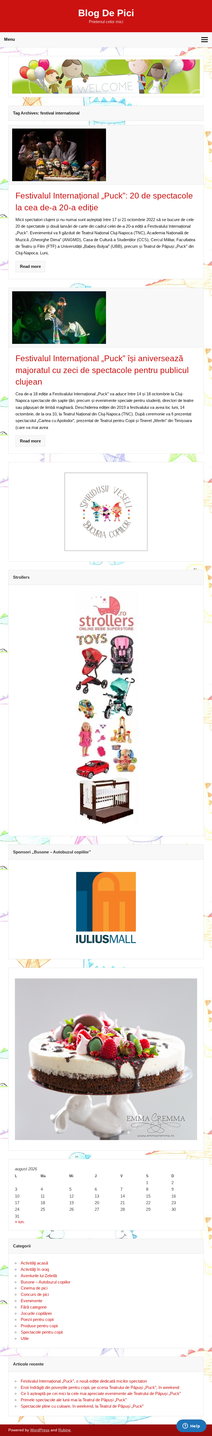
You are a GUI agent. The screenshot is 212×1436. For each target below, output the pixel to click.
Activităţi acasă (34, 1263)
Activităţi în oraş (35, 1269)
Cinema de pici (34, 1288)
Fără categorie (34, 1307)
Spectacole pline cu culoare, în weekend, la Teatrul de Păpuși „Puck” (82, 1406)
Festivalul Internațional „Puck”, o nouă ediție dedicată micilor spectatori (84, 1381)
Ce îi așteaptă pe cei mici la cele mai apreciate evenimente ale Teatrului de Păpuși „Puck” (101, 1393)
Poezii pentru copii (37, 1319)
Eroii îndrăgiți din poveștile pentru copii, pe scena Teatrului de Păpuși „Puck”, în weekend (100, 1387)
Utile (25, 1338)
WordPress (39, 1430)
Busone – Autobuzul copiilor (45, 1282)
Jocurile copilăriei (36, 1313)
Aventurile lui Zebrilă (39, 1275)
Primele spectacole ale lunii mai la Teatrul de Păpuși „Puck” (74, 1399)
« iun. (20, 1221)
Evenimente (31, 1300)
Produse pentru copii (39, 1325)
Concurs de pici (35, 1294)
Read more (30, 266)
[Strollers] (106, 708)
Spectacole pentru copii (42, 1332)
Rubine (64, 1430)
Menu (9, 39)
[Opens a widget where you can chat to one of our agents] (191, 1426)
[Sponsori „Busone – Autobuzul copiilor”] (106, 907)
